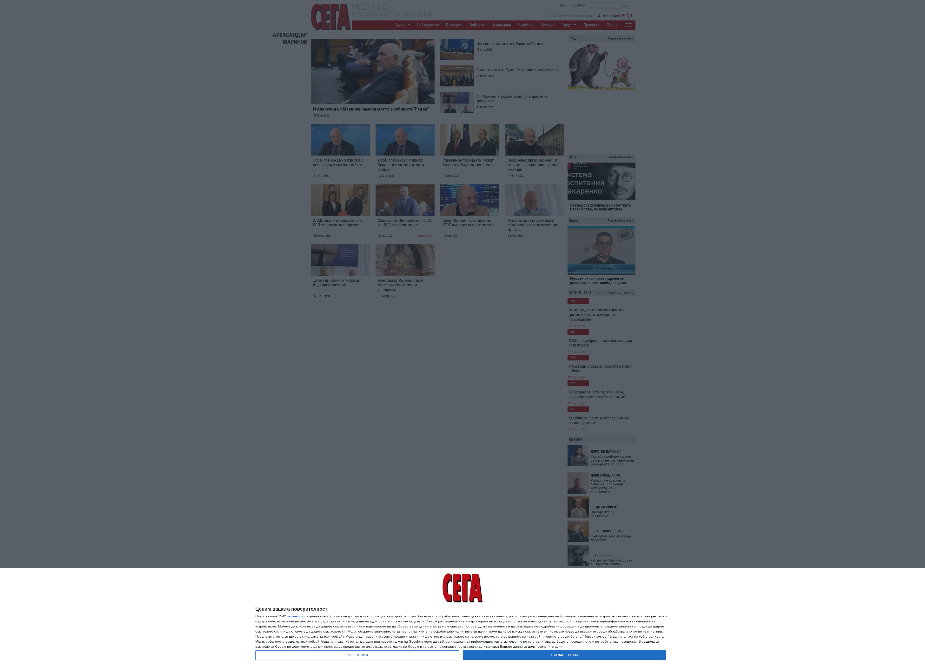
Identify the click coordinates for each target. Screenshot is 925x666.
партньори (295, 616)
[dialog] (462, 617)
